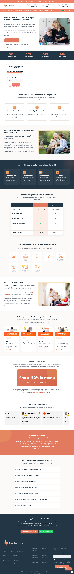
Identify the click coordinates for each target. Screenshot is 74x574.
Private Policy (20, 571)
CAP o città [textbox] (10, 80)
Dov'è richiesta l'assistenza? (14, 78)
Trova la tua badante (11, 40)
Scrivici (69, 568)
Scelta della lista (59, 553)
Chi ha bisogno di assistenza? (15, 71)
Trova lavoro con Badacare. (50, 1)
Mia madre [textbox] (10, 74)
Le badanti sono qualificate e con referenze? (25, 481)
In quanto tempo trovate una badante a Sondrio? (27, 475)
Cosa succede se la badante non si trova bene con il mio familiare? (31, 499)
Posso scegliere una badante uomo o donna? (26, 487)
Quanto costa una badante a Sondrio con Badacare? (28, 469)
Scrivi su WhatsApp (47, 531)
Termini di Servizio (35, 571)
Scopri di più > (9, 349)
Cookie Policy (47, 571)
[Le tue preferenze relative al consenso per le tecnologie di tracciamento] (72, 572)
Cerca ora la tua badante (29, 531)
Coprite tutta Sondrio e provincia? (23, 505)
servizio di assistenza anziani (39, 392)
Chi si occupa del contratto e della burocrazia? (26, 493)
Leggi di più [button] (8, 423)
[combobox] (14, 73)
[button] (69, 418)
